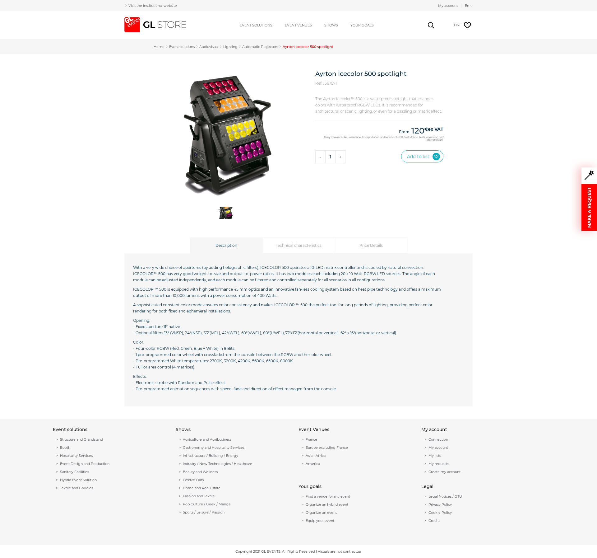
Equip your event (320, 520)
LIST (457, 25)
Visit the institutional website (152, 5)
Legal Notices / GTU (445, 496)
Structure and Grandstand (81, 439)
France (311, 439)
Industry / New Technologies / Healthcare (217, 464)
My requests (438, 464)
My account (448, 5)
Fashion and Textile (199, 496)
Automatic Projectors (260, 47)
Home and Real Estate (201, 488)
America (313, 464)
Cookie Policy (440, 512)
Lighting (230, 47)
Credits (434, 520)
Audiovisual (209, 47)
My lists (434, 455)
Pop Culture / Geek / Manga (206, 504)
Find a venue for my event (328, 496)
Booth (65, 447)
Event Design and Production (84, 464)
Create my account (444, 472)
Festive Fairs (193, 480)
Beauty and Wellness (200, 472)
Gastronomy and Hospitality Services (213, 447)
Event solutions (182, 47)
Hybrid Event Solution (78, 480)
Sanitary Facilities (74, 472)
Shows (331, 25)
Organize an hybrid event (327, 504)
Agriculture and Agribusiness (207, 439)
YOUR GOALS (362, 25)
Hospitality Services (76, 455)
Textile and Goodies (76, 488)
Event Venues (298, 25)
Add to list (418, 156)
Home (159, 47)
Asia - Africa (316, 455)
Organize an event (321, 512)
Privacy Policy (440, 504)
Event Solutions (256, 25)
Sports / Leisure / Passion (203, 512)
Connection (438, 439)
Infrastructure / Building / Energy (210, 455)
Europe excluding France (327, 447)
